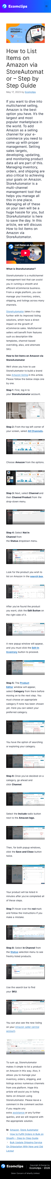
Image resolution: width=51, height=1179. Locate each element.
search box (36, 576)
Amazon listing (20, 375)
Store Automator (29, 1130)
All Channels (35, 431)
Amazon (14, 1130)
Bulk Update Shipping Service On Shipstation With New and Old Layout (24, 1146)
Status (14, 952)
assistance (19, 1112)
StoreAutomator (15, 311)
